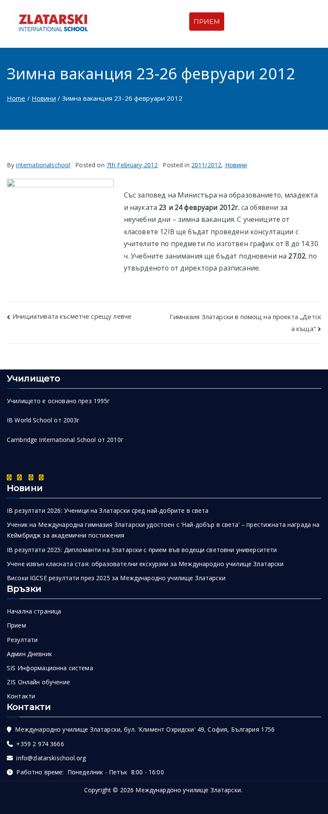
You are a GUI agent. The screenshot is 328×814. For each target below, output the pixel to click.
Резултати (22, 640)
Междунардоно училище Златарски (188, 790)
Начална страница (34, 611)
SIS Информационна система (50, 668)
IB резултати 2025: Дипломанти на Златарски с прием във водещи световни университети (142, 550)
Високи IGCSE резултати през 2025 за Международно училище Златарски (116, 578)
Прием (16, 625)
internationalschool (43, 165)
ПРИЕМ (206, 21)
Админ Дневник (29, 654)
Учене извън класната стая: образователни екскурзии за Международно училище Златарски (145, 564)
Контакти (21, 696)
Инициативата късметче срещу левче (72, 316)
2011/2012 (206, 165)
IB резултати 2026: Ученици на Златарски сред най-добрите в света (108, 510)
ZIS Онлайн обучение (38, 682)
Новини (236, 165)
